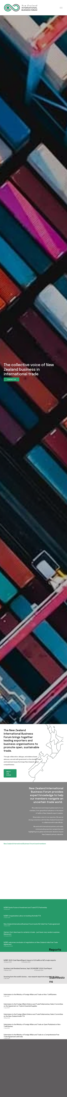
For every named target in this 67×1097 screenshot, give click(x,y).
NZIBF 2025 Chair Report (12, 960)
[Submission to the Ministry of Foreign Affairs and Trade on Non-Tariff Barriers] (30, 991)
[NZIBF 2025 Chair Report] (12, 957)
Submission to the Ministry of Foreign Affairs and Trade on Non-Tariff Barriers (30, 994)
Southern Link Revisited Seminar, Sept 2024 (19, 968)
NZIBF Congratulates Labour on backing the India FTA (22, 916)
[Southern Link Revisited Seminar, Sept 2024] (19, 965)
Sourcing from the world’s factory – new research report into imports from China (31, 977)
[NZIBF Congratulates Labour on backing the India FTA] (22, 913)
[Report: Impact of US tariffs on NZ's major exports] (38, 957)
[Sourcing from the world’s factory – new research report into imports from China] (31, 973)
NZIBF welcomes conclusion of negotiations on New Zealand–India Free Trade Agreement (31, 943)
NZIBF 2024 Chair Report (43, 968)
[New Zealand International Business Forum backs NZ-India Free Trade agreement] (32, 921)
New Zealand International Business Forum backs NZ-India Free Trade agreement (32, 924)
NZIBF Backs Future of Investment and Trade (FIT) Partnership (25, 907)
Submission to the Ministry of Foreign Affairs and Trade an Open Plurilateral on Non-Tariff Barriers (32, 1025)
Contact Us (11, 379)
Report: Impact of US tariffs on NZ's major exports (38, 960)
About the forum (8, 773)
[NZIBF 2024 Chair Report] (43, 965)
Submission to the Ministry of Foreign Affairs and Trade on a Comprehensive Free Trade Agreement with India (31, 1036)
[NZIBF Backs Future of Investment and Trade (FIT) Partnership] (25, 904)
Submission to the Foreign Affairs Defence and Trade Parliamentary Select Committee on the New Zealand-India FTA (33, 1015)
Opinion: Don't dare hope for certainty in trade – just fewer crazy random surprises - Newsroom (32, 933)
